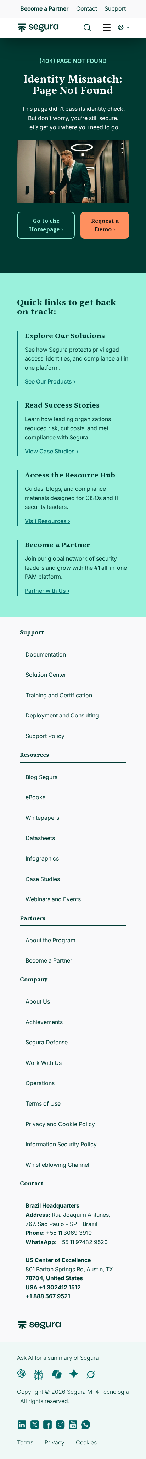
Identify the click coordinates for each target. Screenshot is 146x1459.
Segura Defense (47, 1042)
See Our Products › (50, 381)
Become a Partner (49, 960)
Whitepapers (42, 817)
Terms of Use (43, 1103)
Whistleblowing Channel (57, 1164)
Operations (40, 1082)
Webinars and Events (53, 899)
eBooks (35, 797)
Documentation (46, 654)
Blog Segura (42, 776)
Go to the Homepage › (46, 225)
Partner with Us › (47, 590)
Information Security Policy (61, 1144)
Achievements (44, 1022)
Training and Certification (59, 695)
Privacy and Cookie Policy (60, 1124)
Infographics (42, 858)
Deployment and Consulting (62, 715)
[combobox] (73, 38)
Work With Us (44, 1062)
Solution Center (46, 674)
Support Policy (45, 735)
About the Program (50, 940)
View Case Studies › (51, 451)
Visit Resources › (47, 520)
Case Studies (43, 878)
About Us (38, 1001)
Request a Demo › (105, 225)
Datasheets (40, 837)
